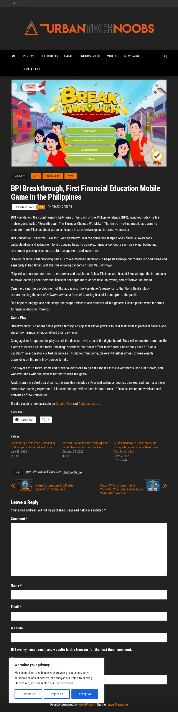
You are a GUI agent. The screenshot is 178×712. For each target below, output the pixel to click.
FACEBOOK (28, 3)
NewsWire (132, 56)
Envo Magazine (117, 704)
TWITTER (14, 3)
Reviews (29, 56)
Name (16, 585)
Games (69, 56)
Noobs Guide (91, 56)
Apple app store (89, 404)
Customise (28, 694)
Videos (112, 56)
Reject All (57, 694)
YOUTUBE (21, 3)
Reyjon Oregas (62, 206)
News (71, 175)
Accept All (85, 694)
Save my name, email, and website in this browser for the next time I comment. (73, 650)
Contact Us (32, 69)
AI (31, 341)
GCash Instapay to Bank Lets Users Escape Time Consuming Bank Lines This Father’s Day (136, 447)
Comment (19, 519)
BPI (36, 175)
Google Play (64, 404)
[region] (56, 680)
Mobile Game (52, 175)
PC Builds (50, 56)
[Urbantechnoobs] (14, 56)
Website (17, 628)
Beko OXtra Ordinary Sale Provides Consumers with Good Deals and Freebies (121, 489)
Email (16, 607)
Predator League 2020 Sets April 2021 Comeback (54, 487)
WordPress (86, 704)
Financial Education (47, 471)
